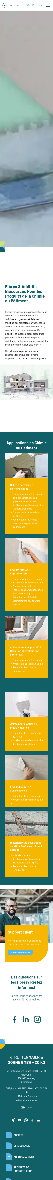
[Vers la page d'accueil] (10, 5)
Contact (28, 1107)
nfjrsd (29, 1096)
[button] (48, 5)
